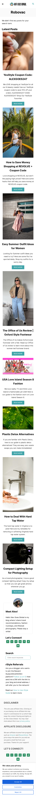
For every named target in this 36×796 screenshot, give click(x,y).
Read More (18, 104)
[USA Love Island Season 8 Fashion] (18, 367)
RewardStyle (23, 735)
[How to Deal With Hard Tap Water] (18, 485)
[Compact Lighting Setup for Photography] (18, 555)
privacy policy (25, 721)
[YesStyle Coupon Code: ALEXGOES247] (18, 52)
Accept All (18, 782)
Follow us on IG (20, 677)
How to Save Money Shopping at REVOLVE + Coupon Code (18, 166)
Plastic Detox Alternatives (18, 434)
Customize (18, 787)
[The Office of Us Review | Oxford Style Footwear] (18, 299)
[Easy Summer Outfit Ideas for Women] (18, 217)
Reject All (18, 792)
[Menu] (3, 4)
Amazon (12, 735)
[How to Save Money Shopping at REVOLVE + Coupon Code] (18, 133)
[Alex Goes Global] (18, 4)
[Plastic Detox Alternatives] (18, 418)
